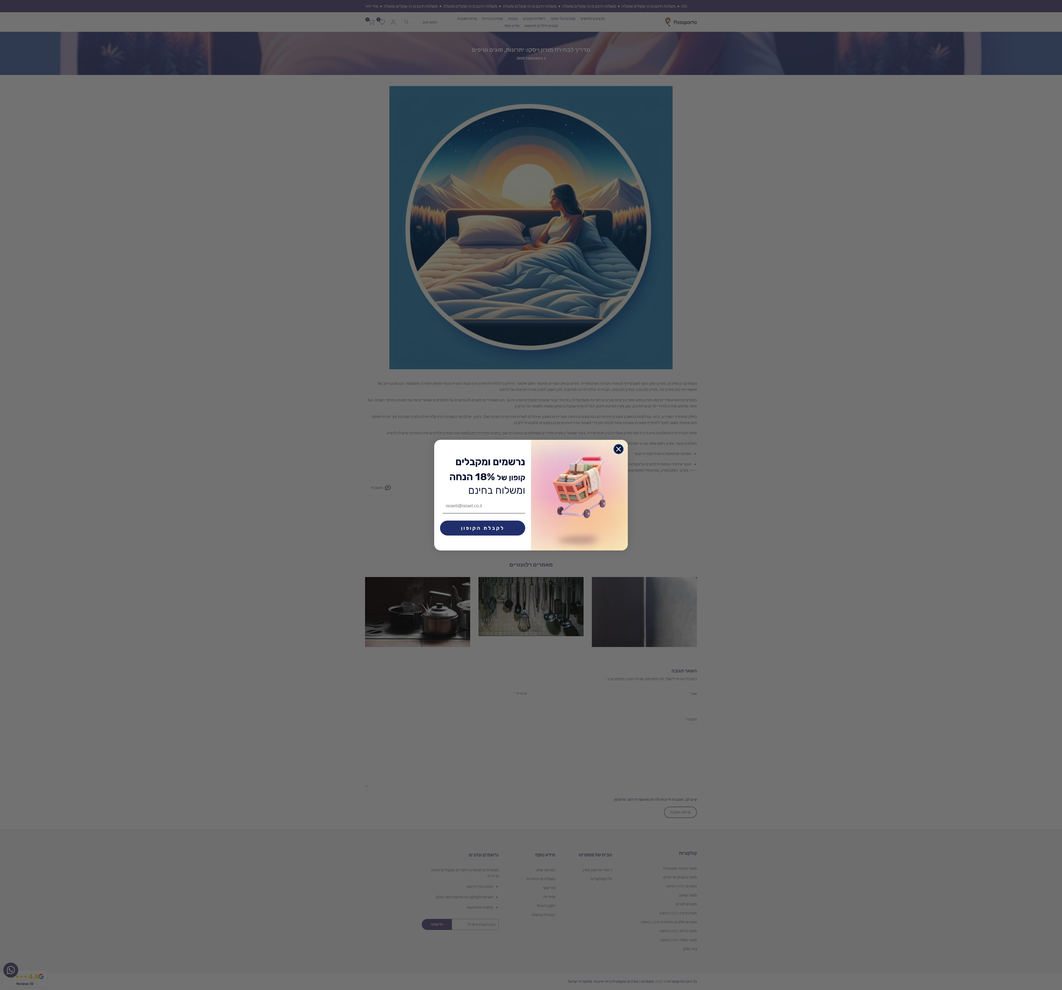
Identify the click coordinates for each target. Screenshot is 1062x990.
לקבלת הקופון (482, 528)
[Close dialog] (618, 449)
